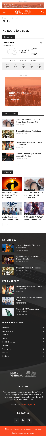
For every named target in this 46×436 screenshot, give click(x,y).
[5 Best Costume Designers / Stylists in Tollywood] (8, 145)
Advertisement (26, 429)
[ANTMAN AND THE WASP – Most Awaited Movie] (34, 208)
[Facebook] (16, 420)
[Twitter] (29, 420)
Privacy (17, 429)
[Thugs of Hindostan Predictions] (8, 134)
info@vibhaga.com (28, 404)
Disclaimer (8, 429)
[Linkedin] (23, 420)
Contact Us (37, 429)
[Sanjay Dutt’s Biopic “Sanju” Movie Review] (12, 208)
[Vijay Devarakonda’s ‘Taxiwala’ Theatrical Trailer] (8, 259)
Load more (22, 165)
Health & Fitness (29, 190)
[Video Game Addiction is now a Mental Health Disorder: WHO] (8, 123)
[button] (42, 12)
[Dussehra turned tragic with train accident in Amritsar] (8, 157)
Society (11, 18)
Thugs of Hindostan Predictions (28, 131)
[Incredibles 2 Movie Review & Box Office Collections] (12, 184)
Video (26, 214)
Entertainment (7, 190)
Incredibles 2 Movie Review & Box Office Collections (10, 195)
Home (4, 18)
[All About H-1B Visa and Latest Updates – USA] (8, 312)
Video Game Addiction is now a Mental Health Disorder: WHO (33, 195)
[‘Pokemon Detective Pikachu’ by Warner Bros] (8, 248)
